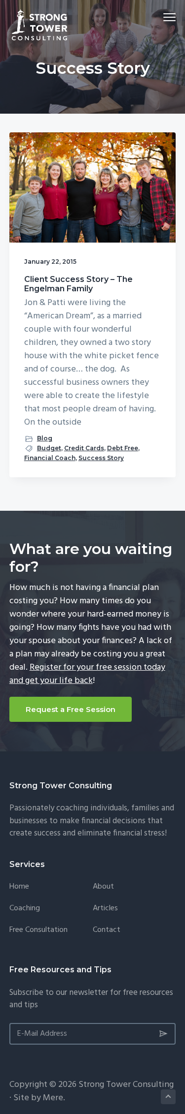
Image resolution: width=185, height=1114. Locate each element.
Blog (44, 438)
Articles (105, 908)
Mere (53, 1098)
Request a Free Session (70, 709)
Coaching (24, 908)
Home (19, 887)
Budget (49, 448)
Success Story (101, 458)
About (103, 887)
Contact (106, 930)
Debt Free (122, 448)
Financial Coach (49, 458)
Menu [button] (158, 17)
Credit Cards (84, 448)
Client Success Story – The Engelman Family (78, 284)
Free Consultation (38, 930)
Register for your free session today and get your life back (87, 674)
